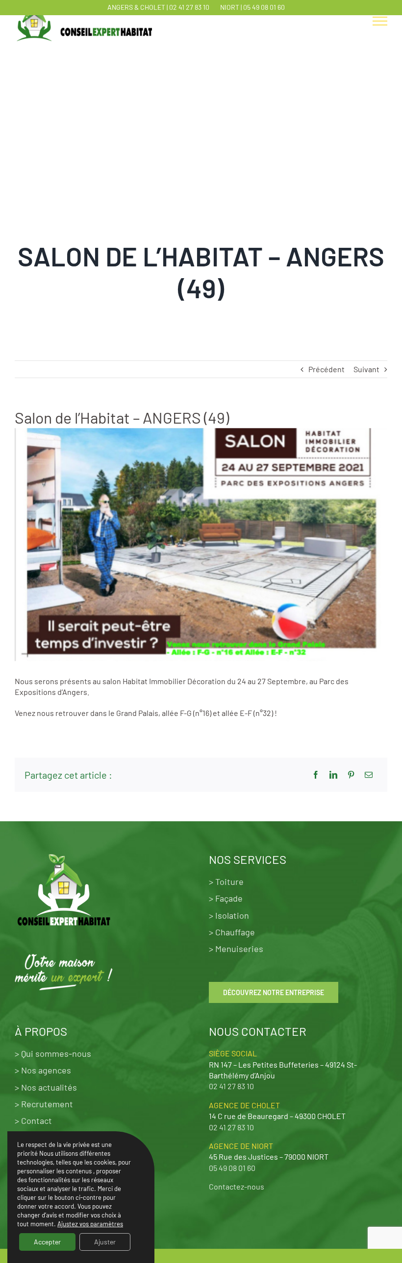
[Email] (368, 774)
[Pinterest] (351, 774)
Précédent (326, 369)
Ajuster (105, 1242)
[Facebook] (316, 774)
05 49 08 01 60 (264, 7)
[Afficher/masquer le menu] (380, 21)
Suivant (366, 369)
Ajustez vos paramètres (90, 1224)
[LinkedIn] (333, 774)
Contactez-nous (236, 1186)
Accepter (47, 1242)
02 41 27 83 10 (189, 7)
